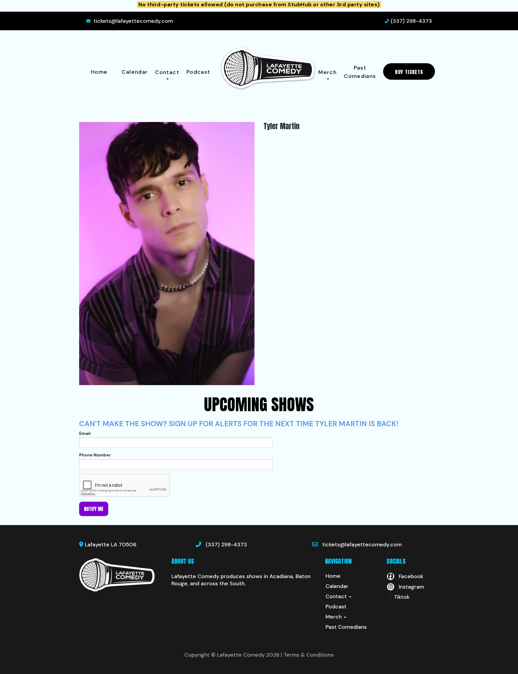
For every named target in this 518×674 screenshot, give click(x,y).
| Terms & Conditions (307, 654)
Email (85, 433)
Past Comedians (360, 72)
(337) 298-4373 (411, 21)
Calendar (135, 72)
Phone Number (95, 455)
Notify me (93, 508)
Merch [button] (327, 72)
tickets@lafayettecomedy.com (133, 21)
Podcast (198, 72)
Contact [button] (167, 72)
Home (99, 72)
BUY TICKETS (409, 72)
